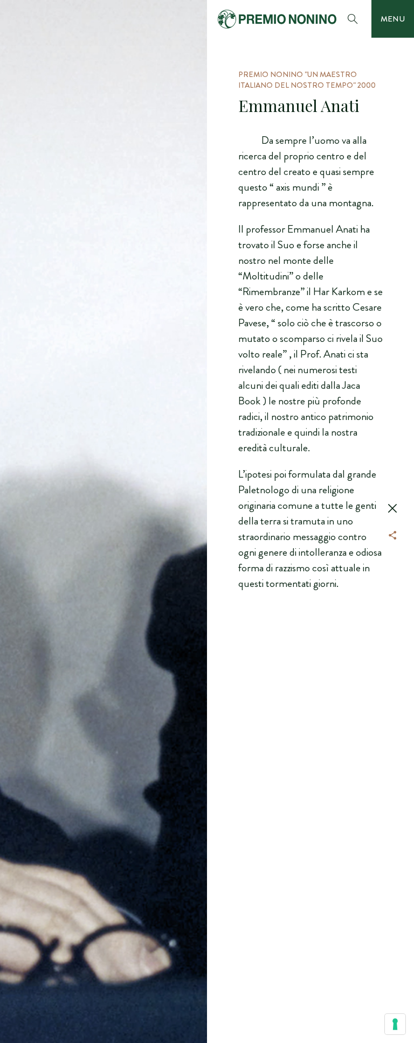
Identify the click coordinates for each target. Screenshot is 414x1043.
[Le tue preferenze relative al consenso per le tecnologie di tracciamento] (395, 1024)
